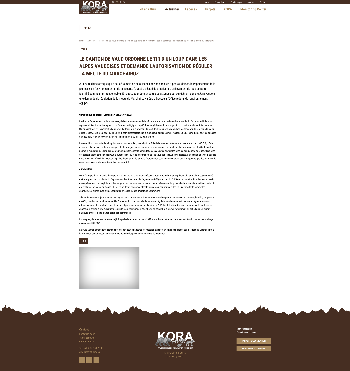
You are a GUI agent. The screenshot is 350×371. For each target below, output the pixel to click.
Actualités (92, 40)
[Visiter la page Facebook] (89, 360)
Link (83, 241)
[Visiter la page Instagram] (96, 360)
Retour (87, 28)
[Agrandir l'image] (109, 268)
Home (81, 40)
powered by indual (175, 356)
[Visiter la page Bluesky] (82, 360)
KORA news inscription (253, 348)
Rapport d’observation (254, 341)
